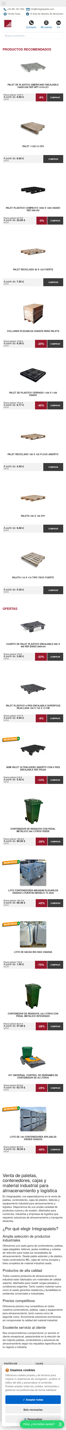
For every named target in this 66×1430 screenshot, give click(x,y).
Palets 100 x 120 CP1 (33, 516)
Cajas (39, 1363)
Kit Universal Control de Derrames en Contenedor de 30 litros (33, 1076)
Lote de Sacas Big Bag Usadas (33, 952)
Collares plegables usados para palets (33, 331)
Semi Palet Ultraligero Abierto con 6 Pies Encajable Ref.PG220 (33, 768)
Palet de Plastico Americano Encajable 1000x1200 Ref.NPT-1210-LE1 (33, 86)
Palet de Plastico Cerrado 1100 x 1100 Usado (33, 394)
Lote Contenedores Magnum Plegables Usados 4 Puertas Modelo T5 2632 (33, 891)
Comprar (55, 97)
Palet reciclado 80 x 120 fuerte (33, 269)
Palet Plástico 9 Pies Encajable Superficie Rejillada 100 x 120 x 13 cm (33, 707)
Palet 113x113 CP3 (33, 146)
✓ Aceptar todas (33, 1399)
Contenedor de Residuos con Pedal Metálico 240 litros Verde (33, 830)
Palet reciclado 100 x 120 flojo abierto (33, 454)
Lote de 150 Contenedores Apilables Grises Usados (33, 1138)
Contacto (31, 27)
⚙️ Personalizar (33, 1419)
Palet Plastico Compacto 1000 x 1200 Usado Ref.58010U (33, 209)
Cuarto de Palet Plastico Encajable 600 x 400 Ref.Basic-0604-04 (33, 645)
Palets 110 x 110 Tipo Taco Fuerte (33, 577)
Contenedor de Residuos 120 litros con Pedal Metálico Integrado (33, 1015)
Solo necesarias (33, 1409)
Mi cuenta (46, 27)
